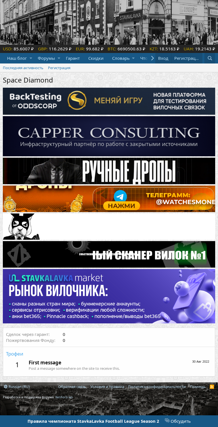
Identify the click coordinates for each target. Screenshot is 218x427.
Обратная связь (72, 386)
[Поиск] (209, 58)
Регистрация (59, 67)
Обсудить (180, 421)
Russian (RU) (19, 386)
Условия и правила (107, 386)
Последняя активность (23, 67)
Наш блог (17, 58)
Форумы (46, 58)
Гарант (73, 58)
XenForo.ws (64, 397)
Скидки (96, 58)
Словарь (121, 58)
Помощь (198, 386)
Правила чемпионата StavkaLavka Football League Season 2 (93, 421)
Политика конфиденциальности (157, 386)
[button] (30, 58)
